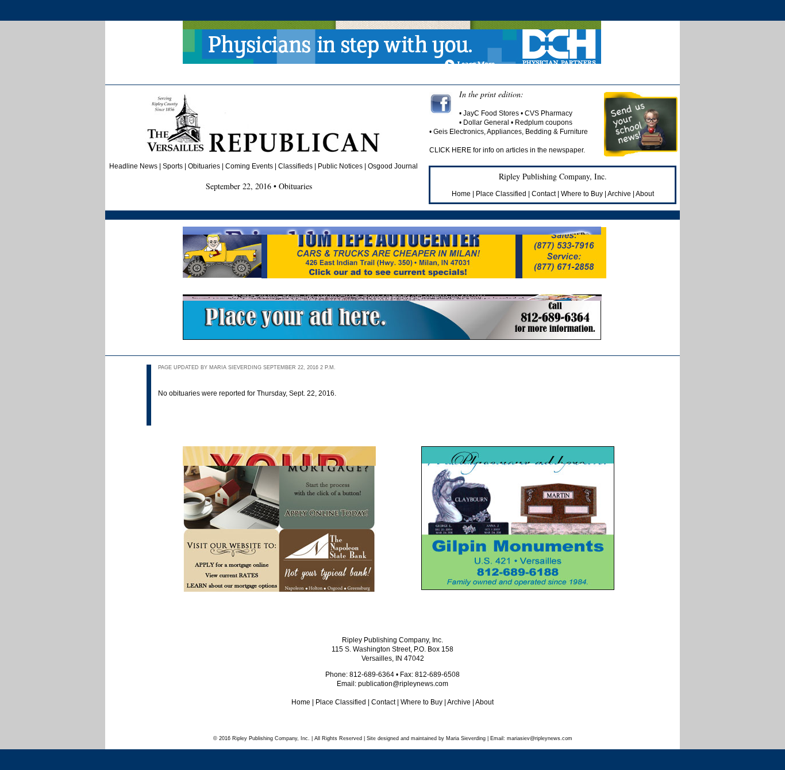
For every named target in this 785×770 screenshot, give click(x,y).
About (645, 194)
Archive (619, 194)
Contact (544, 194)
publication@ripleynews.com (403, 684)
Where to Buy (582, 194)
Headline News (133, 166)
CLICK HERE (451, 150)
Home (461, 194)
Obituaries (204, 166)
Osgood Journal (393, 166)
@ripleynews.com (539, 738)
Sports (173, 166)
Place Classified (501, 194)
